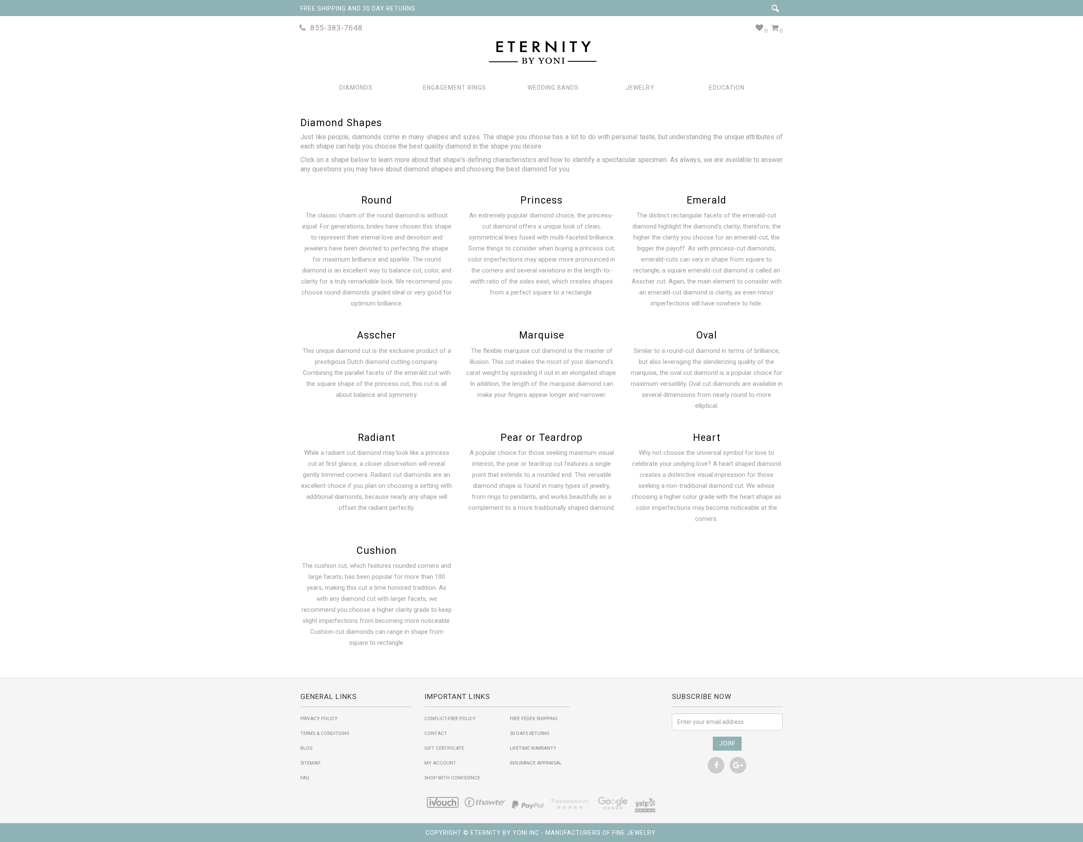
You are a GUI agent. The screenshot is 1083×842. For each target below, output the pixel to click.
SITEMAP (310, 763)
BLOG (306, 748)
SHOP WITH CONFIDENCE (452, 778)
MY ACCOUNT (440, 763)
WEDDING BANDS (553, 87)
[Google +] (738, 765)
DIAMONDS (356, 87)
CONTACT (435, 733)
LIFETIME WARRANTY (533, 748)
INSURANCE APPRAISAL (536, 763)
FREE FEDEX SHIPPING (534, 718)
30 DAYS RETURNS (529, 733)
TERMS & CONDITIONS (324, 733)
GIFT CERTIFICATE (444, 748)
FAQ (304, 778)
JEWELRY (640, 87)
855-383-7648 (334, 27)
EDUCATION (727, 87)
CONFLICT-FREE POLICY (450, 718)
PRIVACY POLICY (319, 718)
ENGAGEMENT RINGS (454, 87)
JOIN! (727, 743)
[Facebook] (716, 765)
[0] (760, 27)
